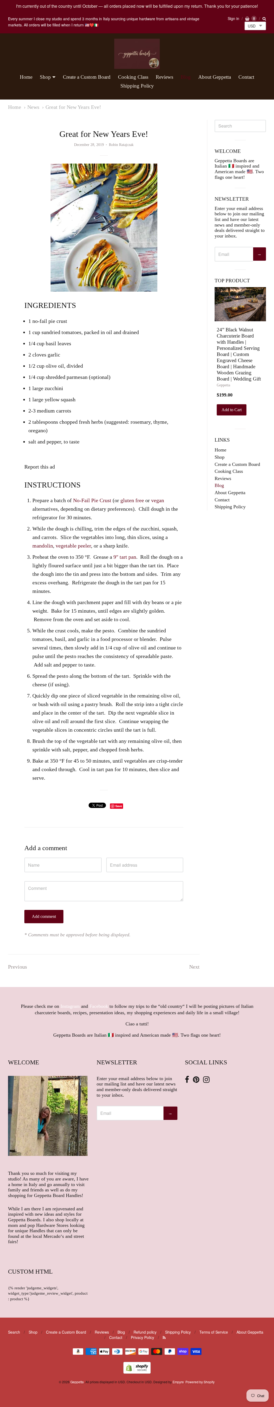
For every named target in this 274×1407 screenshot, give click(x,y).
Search (14, 1332)
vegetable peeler (73, 546)
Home (26, 77)
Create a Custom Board (87, 77)
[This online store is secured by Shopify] (137, 1372)
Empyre (178, 1382)
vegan (157, 500)
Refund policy (145, 1332)
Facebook (98, 1006)
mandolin (42, 546)
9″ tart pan (124, 557)
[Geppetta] (137, 54)
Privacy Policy (142, 1337)
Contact (246, 77)
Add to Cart (232, 409)
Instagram (70, 1006)
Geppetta (223, 385)
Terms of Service (213, 1332)
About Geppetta (214, 77)
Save (118, 806)
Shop (45, 77)
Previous (17, 967)
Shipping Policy (137, 86)
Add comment (44, 916)
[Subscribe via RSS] (164, 1337)
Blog (186, 77)
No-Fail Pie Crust (92, 500)
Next (194, 967)
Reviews (164, 77)
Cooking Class (133, 77)
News (33, 107)
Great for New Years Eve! (73, 107)
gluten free (132, 500)
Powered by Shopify (199, 1382)
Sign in (233, 18)
